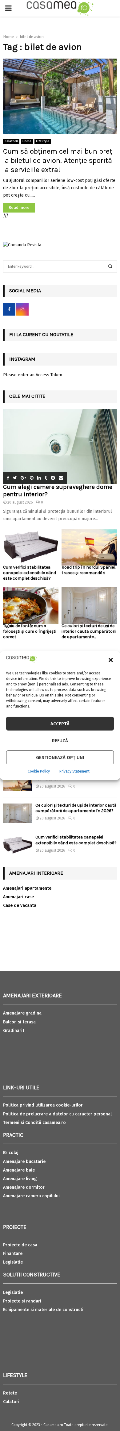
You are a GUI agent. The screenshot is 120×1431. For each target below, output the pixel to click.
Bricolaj (10, 1152)
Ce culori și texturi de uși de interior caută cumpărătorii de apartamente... (89, 631)
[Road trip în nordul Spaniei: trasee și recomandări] (89, 547)
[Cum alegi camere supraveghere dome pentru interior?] (60, 447)
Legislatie (13, 1262)
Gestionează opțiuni (60, 757)
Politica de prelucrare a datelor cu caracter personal (57, 1114)
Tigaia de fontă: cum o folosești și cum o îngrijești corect (29, 631)
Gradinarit (13, 1030)
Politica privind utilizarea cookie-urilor (43, 1105)
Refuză (60, 740)
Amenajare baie (19, 1170)
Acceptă (60, 724)
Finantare (12, 1253)
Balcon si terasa (19, 1022)
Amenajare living (20, 1178)
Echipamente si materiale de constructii (44, 1309)
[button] (111, 660)
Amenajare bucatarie (24, 1161)
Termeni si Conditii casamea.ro (34, 1122)
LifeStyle (42, 141)
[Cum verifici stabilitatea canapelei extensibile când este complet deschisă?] (30, 547)
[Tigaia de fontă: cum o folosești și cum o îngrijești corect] (30, 605)
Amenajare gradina (22, 1013)
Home (26, 141)
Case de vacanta (19, 905)
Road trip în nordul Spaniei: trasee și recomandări (89, 570)
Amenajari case (18, 897)
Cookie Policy (39, 771)
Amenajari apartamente (27, 888)
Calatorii (11, 141)
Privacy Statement (74, 771)
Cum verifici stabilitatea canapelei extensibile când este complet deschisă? (29, 573)
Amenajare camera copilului (31, 1196)
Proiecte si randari (22, 1301)
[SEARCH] (110, 266)
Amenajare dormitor (24, 1187)
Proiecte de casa (20, 1245)
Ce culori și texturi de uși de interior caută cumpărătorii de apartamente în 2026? (76, 808)
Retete (10, 1393)
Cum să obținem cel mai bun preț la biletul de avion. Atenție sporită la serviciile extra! (57, 160)
